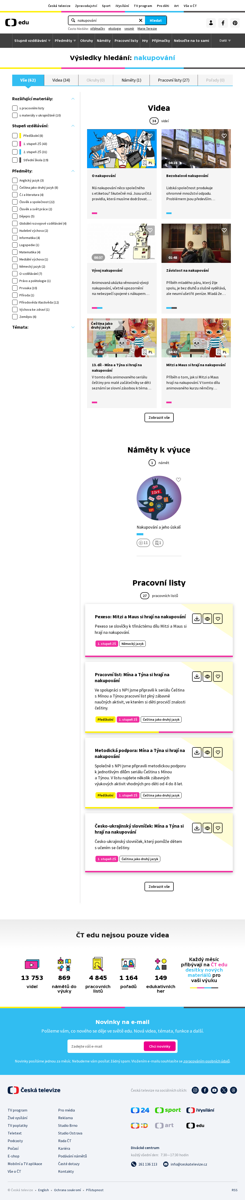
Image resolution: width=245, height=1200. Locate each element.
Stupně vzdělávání (30, 41)
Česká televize (59, 6)
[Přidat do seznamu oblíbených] (150, 136)
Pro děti (163, 6)
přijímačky (97, 28)
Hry (145, 41)
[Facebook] (223, 23)
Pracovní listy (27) (173, 80)
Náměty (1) (131, 80)
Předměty (63, 41)
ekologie (114, 28)
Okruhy (86, 41)
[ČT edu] (17, 24)
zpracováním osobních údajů (206, 1061)
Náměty (104, 41)
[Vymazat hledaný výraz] (140, 20)
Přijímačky (161, 41)
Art (176, 6)
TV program (143, 6)
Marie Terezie (147, 28)
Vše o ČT (190, 6)
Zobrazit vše (159, 417)
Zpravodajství (86, 6)
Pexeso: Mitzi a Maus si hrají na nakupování (140, 616)
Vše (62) (28, 80)
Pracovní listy (126, 41)
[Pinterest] (235, 23)
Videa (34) (61, 80)
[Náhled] (207, 619)
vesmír (129, 28)
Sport (106, 6)
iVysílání (122, 6)
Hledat (156, 20)
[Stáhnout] (196, 619)
